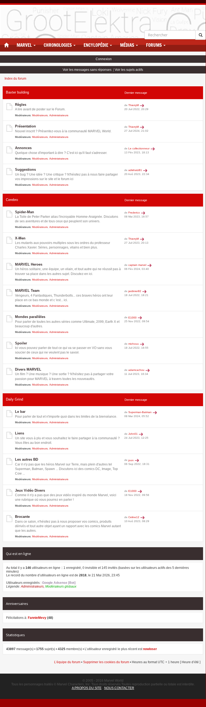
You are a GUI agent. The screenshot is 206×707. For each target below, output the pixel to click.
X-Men (20, 238)
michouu (133, 343)
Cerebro (12, 200)
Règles (20, 105)
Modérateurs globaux (60, 586)
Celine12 (133, 517)
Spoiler (21, 343)
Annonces (23, 148)
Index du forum (15, 78)
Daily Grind (14, 399)
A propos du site (87, 688)
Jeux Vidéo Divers (30, 490)
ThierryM (133, 105)
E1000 (132, 317)
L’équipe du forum (67, 662)
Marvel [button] (25, 45)
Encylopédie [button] (96, 45)
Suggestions (25, 170)
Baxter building (17, 92)
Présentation (25, 126)
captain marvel (137, 264)
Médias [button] (127, 45)
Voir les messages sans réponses (87, 70)
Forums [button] (154, 45)
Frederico (134, 212)
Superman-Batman (140, 412)
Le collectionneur (138, 148)
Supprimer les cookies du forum (106, 662)
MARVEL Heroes (28, 264)
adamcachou (136, 369)
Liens (19, 433)
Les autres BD (26, 459)
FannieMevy (37, 618)
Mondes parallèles (30, 317)
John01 (133, 433)
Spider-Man (24, 212)
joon (131, 460)
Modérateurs (40, 115)
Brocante (22, 517)
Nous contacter (119, 688)
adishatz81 (135, 170)
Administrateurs (58, 115)
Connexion (104, 59)
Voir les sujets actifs (129, 70)
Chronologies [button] (58, 45)
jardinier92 (134, 291)
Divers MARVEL (28, 369)
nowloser (150, 649)
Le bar (20, 412)
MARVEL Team (27, 291)
